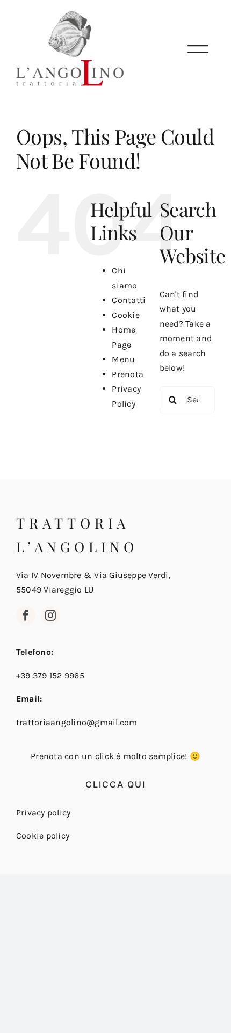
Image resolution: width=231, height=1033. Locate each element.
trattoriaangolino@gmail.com (76, 722)
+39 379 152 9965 (50, 675)
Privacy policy (43, 812)
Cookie (125, 315)
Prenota (127, 374)
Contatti (129, 300)
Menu (123, 359)
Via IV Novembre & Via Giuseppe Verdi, (93, 575)
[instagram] (50, 615)
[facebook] (25, 615)
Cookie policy (42, 835)
